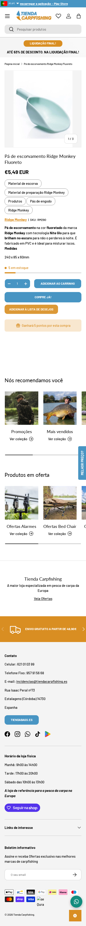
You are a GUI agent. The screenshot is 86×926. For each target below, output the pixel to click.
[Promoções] (21, 408)
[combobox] (43, 29)
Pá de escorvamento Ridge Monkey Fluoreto (48, 63)
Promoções (21, 431)
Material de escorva (23, 183)
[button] (79, 16)
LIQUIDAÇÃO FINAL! (43, 43)
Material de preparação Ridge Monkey (36, 192)
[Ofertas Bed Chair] (60, 503)
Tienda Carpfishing (23, 914)
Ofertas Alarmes (21, 526)
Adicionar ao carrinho (58, 283)
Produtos (15, 201)
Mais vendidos (60, 431)
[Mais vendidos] (60, 408)
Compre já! (43, 297)
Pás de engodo (41, 201)
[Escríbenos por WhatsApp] (76, 902)
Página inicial (12, 63)
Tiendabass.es (22, 720)
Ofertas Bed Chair (59, 526)
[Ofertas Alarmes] (21, 503)
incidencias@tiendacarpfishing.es (41, 681)
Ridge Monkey (18, 210)
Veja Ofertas (43, 598)
